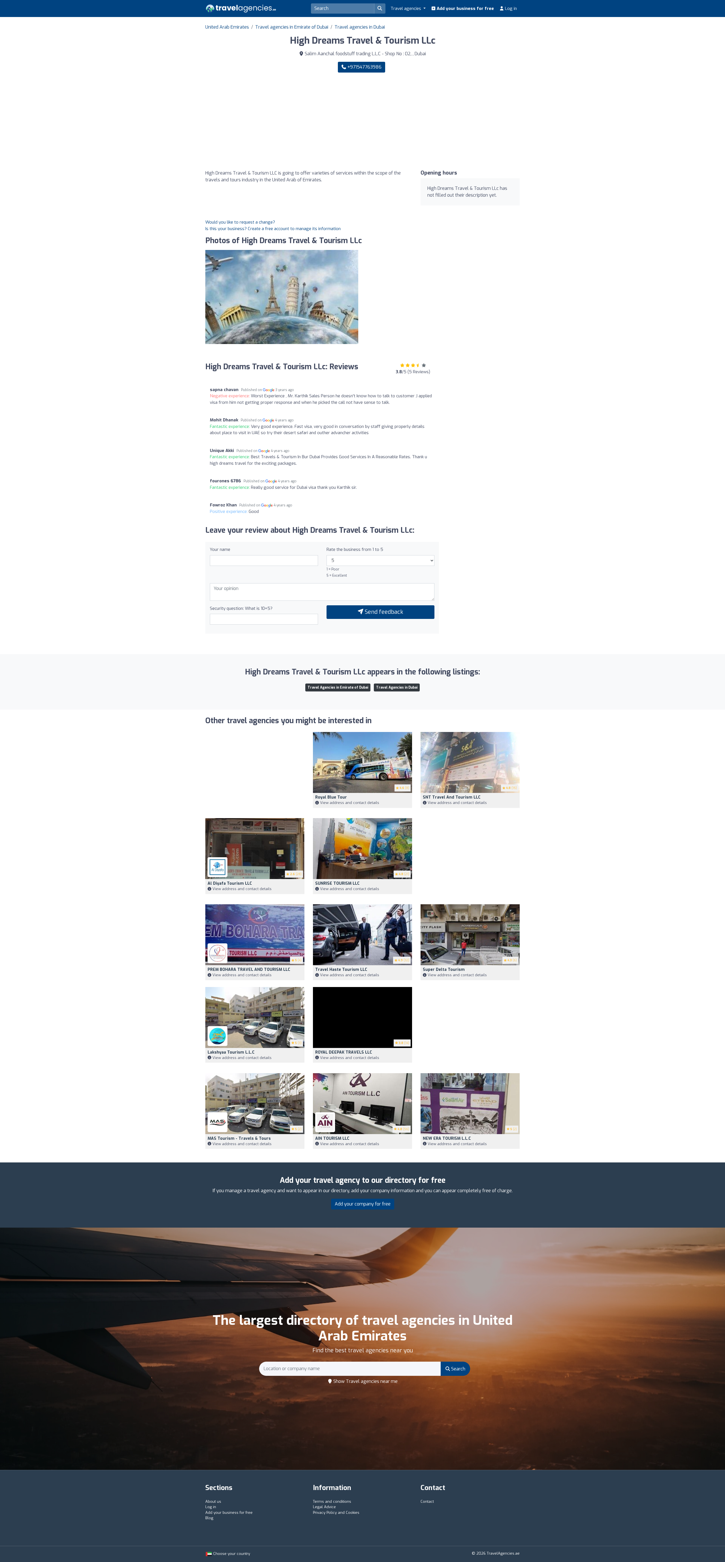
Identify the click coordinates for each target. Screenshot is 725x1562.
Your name (220, 549)
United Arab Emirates (227, 27)
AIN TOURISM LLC (332, 1138)
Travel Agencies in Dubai (396, 687)
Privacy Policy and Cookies (336, 1512)
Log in (510, 8)
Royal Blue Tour (331, 797)
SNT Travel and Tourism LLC (452, 797)
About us (213, 1501)
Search (457, 1369)
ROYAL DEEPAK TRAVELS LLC (343, 1052)
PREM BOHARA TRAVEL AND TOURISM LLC (249, 969)
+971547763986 (363, 67)
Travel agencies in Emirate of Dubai (291, 27)
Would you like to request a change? (240, 222)
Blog (209, 1518)
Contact (427, 1501)
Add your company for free (363, 1204)
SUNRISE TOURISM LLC (337, 883)
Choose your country (231, 1553)
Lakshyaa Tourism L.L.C (231, 1052)
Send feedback (383, 612)
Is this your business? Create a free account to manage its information (273, 229)
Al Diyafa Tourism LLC (230, 883)
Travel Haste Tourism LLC (341, 969)
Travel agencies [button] (406, 8)
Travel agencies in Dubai (359, 27)
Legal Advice (324, 1506)
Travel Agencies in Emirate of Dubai (338, 687)
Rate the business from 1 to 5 (355, 549)
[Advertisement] (443, 121)
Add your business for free (465, 8)
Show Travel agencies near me (365, 1381)
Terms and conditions (332, 1501)
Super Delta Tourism (444, 969)
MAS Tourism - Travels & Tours (239, 1138)
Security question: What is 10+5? (241, 608)
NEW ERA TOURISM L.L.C (447, 1138)
